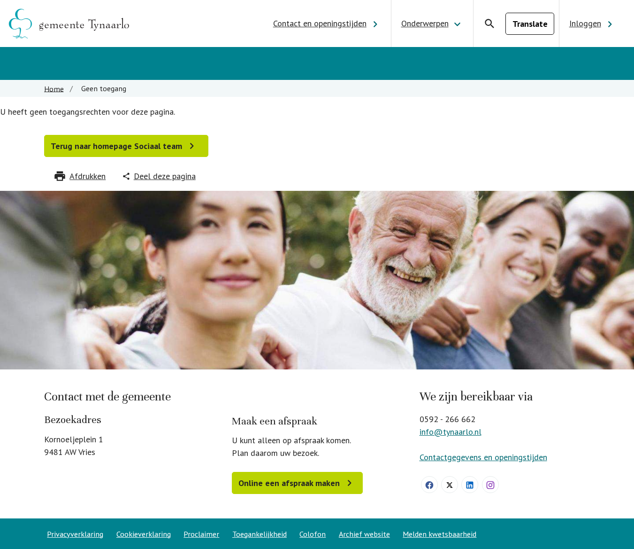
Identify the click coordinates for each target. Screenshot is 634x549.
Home (54, 88)
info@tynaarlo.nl (450, 431)
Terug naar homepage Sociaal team (116, 146)
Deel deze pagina (165, 176)
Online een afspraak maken (289, 483)
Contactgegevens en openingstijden (483, 457)
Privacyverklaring (75, 534)
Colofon (312, 534)
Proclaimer (201, 534)
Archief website (364, 534)
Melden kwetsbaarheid (439, 534)
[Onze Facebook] (429, 484)
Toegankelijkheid (259, 534)
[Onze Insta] (490, 484)
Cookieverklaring (143, 534)
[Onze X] (449, 484)
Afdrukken (87, 176)
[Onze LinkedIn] (469, 484)
